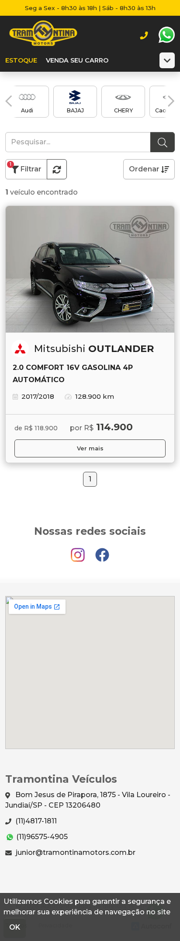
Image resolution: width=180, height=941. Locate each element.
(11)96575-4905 (41, 837)
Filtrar (26, 167)
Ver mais (90, 448)
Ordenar (145, 169)
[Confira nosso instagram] (78, 551)
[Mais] (167, 60)
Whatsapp (166, 35)
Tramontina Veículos (43, 35)
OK (14, 927)
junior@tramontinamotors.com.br (74, 852)
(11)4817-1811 (35, 821)
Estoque (21, 60)
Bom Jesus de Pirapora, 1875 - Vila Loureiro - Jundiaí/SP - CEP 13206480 (87, 800)
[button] (9, 101)
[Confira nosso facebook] (102, 551)
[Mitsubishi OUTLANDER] (90, 269)
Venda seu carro (77, 60)
